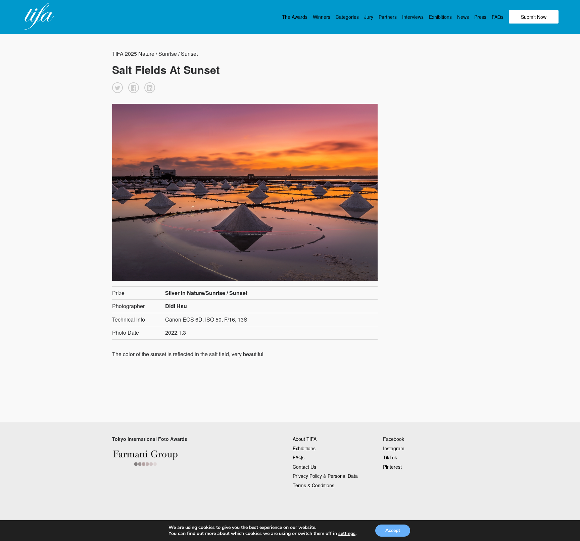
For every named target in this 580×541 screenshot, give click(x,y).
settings (346, 534)
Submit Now (533, 16)
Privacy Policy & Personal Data (325, 475)
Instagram (393, 448)
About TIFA (305, 438)
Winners (321, 16)
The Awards (294, 16)
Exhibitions (440, 16)
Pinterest (392, 466)
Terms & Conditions (313, 485)
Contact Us (304, 466)
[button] (117, 87)
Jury (368, 16)
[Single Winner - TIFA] (38, 17)
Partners (388, 16)
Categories (347, 16)
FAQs (497, 16)
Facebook (393, 438)
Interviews (413, 16)
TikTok (390, 457)
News (463, 16)
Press (480, 16)
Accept (392, 530)
